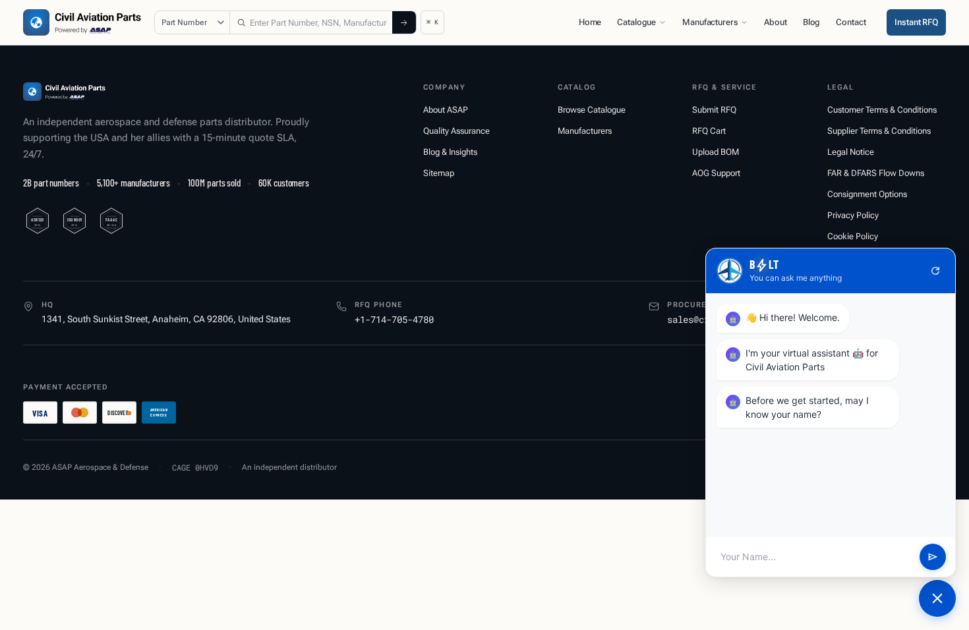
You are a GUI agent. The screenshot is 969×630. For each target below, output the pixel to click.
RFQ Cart (709, 131)
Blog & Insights (450, 152)
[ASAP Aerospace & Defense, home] (82, 22)
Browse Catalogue (592, 110)
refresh (935, 271)
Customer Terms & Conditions (882, 110)
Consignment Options (867, 194)
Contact (851, 22)
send (933, 557)
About (775, 22)
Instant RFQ (916, 22)
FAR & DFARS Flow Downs (875, 173)
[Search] (404, 22)
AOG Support (716, 173)
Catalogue (636, 22)
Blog (811, 22)
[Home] (64, 91)
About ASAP (445, 110)
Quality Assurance (456, 131)
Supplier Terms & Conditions (879, 131)
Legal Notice (850, 152)
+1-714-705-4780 (394, 319)
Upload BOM (715, 152)
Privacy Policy (853, 215)
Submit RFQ (714, 110)
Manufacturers (710, 22)
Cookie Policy (852, 236)
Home (590, 22)
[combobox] (311, 22)
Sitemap (438, 173)
